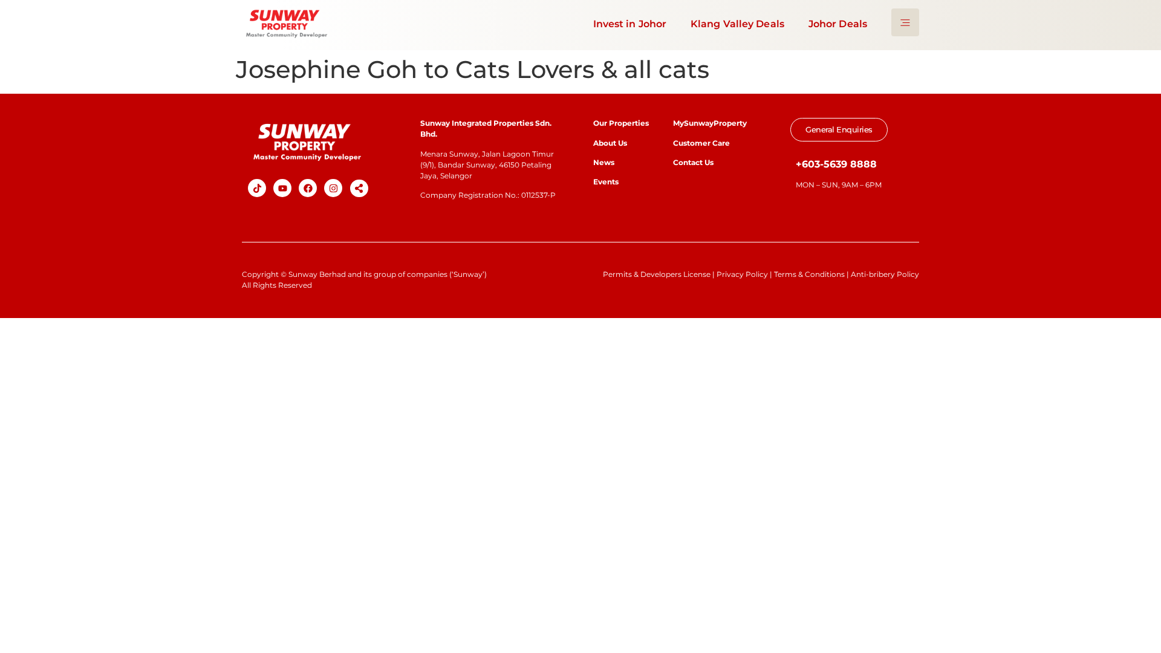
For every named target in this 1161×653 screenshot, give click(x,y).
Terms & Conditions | (812, 274)
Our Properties (621, 123)
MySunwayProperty (710, 123)
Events (606, 181)
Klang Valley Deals (737, 24)
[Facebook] (308, 188)
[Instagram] (333, 188)
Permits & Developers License (657, 274)
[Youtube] (282, 188)
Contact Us (693, 162)
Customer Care (701, 143)
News (604, 162)
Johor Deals (837, 24)
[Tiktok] (257, 188)
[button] (359, 188)
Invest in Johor (630, 24)
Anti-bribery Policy (885, 274)
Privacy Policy (742, 274)
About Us (610, 143)
